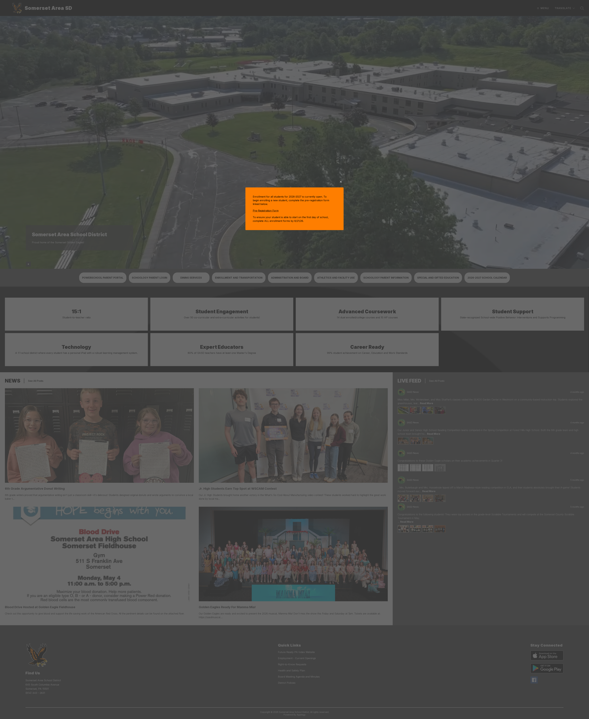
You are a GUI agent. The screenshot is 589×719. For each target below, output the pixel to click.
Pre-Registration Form (266, 210)
